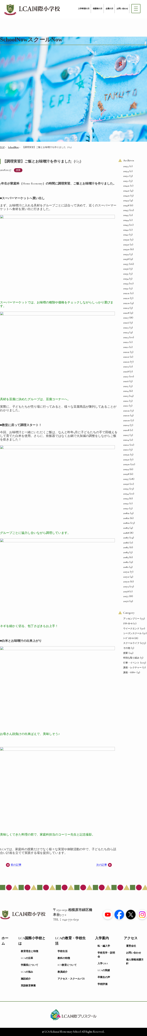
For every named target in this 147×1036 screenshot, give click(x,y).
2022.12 (126, 293)
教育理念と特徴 (29, 951)
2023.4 (125, 278)
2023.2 (125, 288)
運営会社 (131, 945)
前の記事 (16, 864)
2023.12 (126, 239)
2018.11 (126, 518)
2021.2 (125, 401)
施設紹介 (26, 978)
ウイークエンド (131, 628)
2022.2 (126, 342)
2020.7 (126, 435)
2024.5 (126, 215)
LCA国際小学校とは (32, 940)
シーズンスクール (132, 633)
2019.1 (125, 508)
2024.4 (126, 220)
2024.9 (126, 200)
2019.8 (126, 474)
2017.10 (126, 581)
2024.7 (126, 210)
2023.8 (126, 259)
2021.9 (126, 366)
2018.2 (126, 562)
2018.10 (126, 523)
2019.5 (126, 488)
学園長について (29, 965)
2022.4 (126, 332)
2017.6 (126, 601)
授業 (18, 170)
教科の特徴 (64, 958)
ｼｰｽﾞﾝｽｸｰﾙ (128, 638)
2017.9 (126, 586)
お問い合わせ (122, 8)
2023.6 (126, 268)
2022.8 (126, 313)
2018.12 (126, 513)
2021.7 (125, 376)
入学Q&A (103, 963)
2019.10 (126, 464)
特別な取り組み (131, 657)
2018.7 (126, 537)
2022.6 (126, 322)
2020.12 (126, 410)
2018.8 (126, 533)
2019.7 (126, 479)
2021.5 (125, 386)
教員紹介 (63, 971)
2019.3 (125, 498)
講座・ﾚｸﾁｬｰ (129, 672)
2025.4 (126, 171)
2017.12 (126, 572)
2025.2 (126, 176)
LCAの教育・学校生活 (70, 940)
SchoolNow (13, 147)
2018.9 (126, 528)
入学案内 (102, 938)
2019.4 (126, 493)
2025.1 (125, 181)
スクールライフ (131, 643)
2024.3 (125, 225)
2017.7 (125, 596)
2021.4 (125, 391)
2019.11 (126, 459)
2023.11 (126, 244)
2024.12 (126, 185)
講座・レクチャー (132, 667)
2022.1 (125, 347)
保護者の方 (97, 8)
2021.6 (126, 381)
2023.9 (126, 254)
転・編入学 (104, 945)
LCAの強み (27, 971)
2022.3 (125, 337)
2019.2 (126, 503)
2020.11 (126, 415)
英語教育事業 (28, 985)
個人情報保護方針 (135, 961)
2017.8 (126, 591)
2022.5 (126, 327)
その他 (126, 648)
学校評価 (103, 984)
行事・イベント (131, 662)
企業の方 (109, 8)
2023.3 (125, 283)
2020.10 (126, 420)
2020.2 (126, 445)
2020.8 (126, 430)
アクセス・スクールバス (71, 978)
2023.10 (126, 249)
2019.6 (126, 484)
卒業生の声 (104, 977)
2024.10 (126, 195)
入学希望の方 (84, 8)
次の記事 (101, 864)
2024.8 (126, 205)
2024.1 (125, 234)
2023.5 (125, 273)
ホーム (5, 940)
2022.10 (126, 303)
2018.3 (125, 557)
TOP (2, 147)
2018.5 (126, 547)
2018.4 (126, 552)
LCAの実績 (104, 970)
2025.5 (126, 166)
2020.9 (126, 425)
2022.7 (126, 317)
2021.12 (126, 352)
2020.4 (126, 440)
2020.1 (126, 449)
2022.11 (126, 298)
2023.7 (125, 264)
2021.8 (126, 371)
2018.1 (125, 567)
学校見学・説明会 (106, 954)
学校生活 (63, 951)
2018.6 (126, 542)
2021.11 (126, 357)
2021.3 (125, 396)
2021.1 (125, 405)
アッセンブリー (131, 618)
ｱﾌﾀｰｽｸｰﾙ (127, 623)
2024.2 (126, 230)
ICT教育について (67, 965)
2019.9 (126, 469)
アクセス (131, 938)
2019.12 (126, 454)
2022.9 (126, 308)
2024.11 (126, 190)
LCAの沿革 (27, 958)
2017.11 (126, 576)
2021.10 (126, 361)
